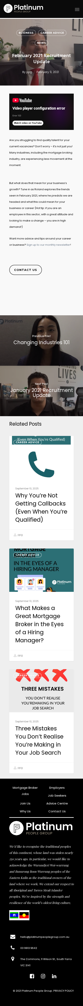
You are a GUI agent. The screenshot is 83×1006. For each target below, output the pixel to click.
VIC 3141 (25, 965)
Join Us (25, 803)
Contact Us (57, 811)
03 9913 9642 (28, 948)
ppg (29, 72)
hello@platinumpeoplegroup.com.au (44, 937)
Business (26, 32)
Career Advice (52, 32)
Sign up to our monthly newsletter (48, 245)
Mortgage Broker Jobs (25, 791)
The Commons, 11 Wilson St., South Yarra (46, 959)
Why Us (25, 811)
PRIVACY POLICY (63, 991)
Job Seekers (57, 795)
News (41, 42)
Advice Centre (57, 803)
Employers (57, 788)
